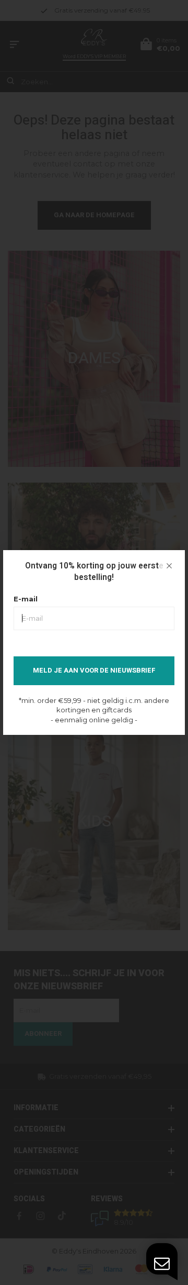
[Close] (169, 565)
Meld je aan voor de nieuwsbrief (94, 670)
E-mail (26, 599)
